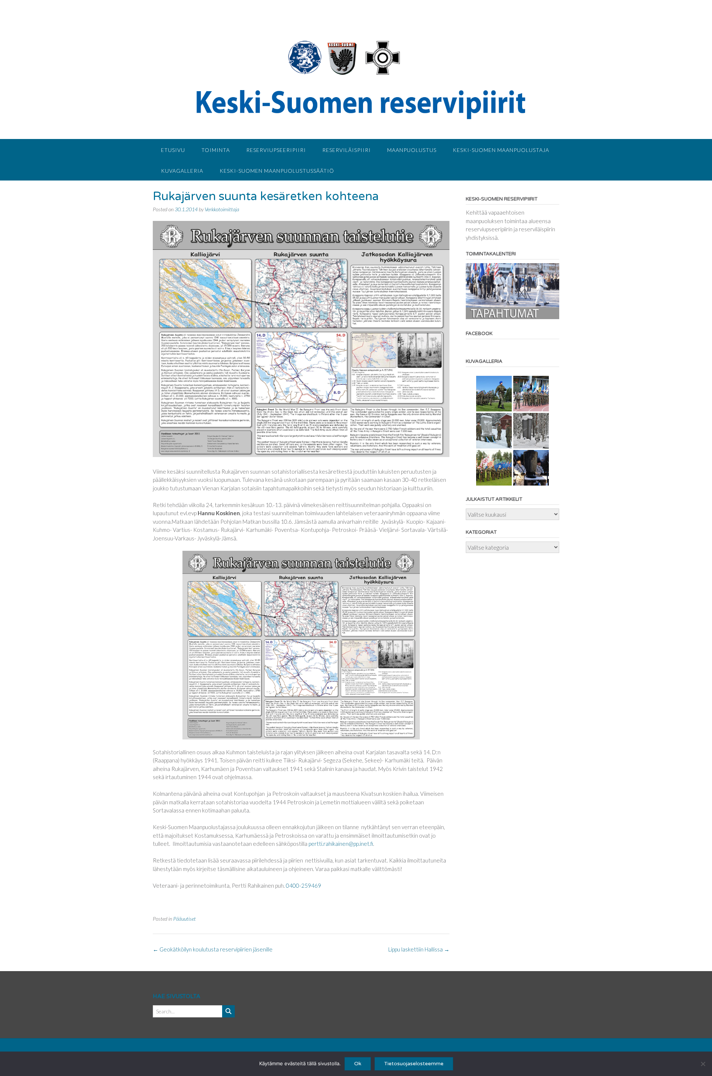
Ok (357, 1063)
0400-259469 (303, 885)
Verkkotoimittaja (222, 209)
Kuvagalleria (182, 171)
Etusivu (173, 150)
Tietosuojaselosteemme (414, 1063)
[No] (702, 1063)
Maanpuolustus (411, 150)
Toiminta (215, 150)
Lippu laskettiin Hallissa (418, 949)
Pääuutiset (184, 919)
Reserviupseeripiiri (276, 150)
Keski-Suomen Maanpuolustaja (501, 150)
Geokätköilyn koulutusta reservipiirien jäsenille (213, 949)
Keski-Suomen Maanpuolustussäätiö (277, 171)
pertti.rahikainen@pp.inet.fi (341, 843)
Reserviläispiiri (346, 150)
